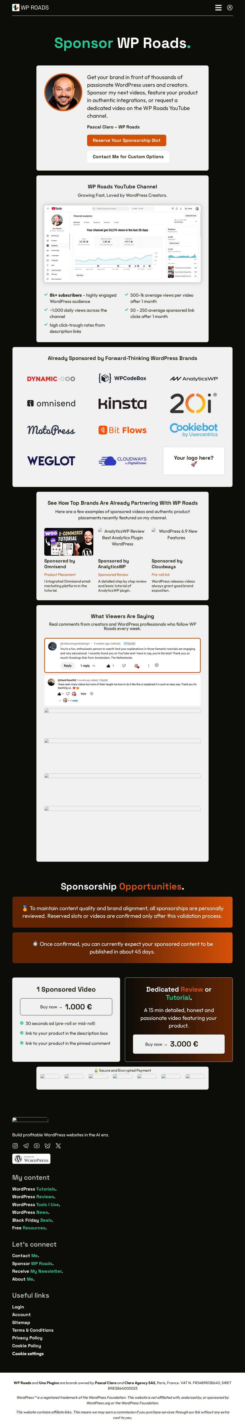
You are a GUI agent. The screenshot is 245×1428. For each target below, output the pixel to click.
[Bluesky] (47, 1146)
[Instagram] (15, 1146)
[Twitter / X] (58, 1146)
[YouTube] (37, 1146)
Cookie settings (28, 1353)
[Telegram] (26, 1146)
